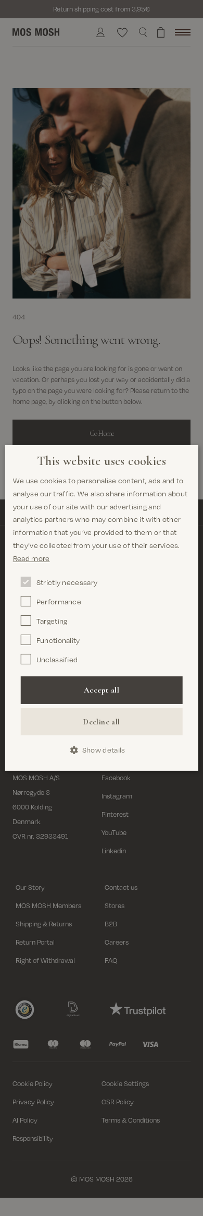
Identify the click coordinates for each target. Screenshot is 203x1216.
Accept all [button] (101, 690)
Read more (31, 558)
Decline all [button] (101, 721)
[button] (101, 750)
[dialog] (101, 608)
